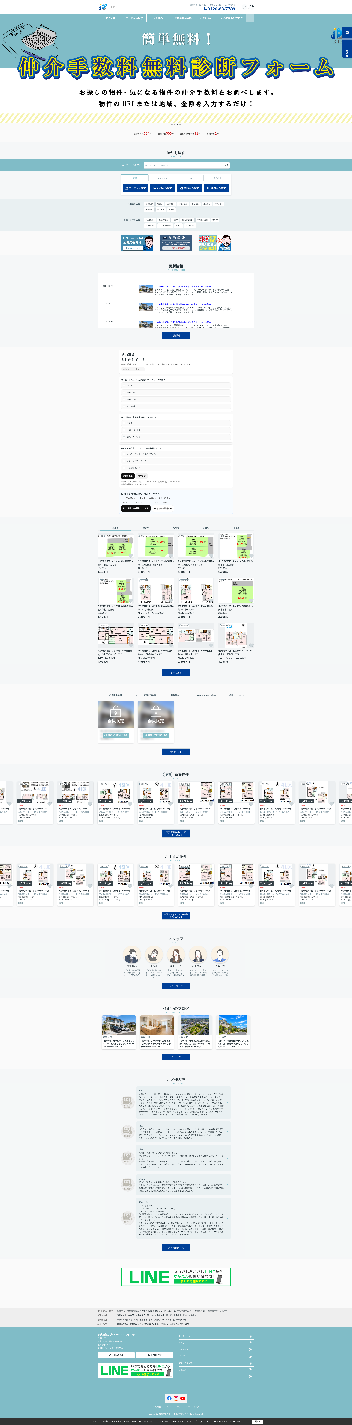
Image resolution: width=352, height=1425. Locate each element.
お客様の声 (183, 1349)
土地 (190, 178)
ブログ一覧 (176, 1057)
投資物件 (217, 178)
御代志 (165, 1324)
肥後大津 (149, 1324)
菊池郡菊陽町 (187, 220)
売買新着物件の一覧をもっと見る (176, 833)
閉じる (258, 1421)
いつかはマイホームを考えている (141, 454)
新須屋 (140, 1324)
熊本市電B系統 (179, 1319)
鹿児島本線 (159, 1319)
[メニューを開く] (250, 17)
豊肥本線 (121, 1319)
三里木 (180, 1324)
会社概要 (182, 1370)
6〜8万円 (131, 392)
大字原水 (178, 1315)
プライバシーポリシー (175, 1407)
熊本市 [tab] (115, 527)
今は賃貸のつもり (134, 468)
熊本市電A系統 (146, 1319)
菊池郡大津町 (202, 220)
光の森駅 (170, 204)
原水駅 (171, 210)
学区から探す (191, 188)
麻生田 (131, 1315)
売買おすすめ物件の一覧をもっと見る (176, 915)
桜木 (185, 1315)
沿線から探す (164, 188)
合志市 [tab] (146, 527)
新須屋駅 (195, 204)
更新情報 (176, 335)
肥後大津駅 (182, 204)
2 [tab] (174, 124)
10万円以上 (132, 406)
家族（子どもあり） (135, 437)
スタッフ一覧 (176, 986)
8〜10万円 (131, 399)
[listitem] (116, 802)
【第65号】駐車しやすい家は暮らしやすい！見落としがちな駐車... (184, 286)
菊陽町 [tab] (176, 527)
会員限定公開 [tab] (115, 695)
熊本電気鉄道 (132, 1319)
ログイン (244, 8)
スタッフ (182, 1343)
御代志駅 (149, 210)
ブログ (182, 1356)
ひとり (130, 423)
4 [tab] (180, 124)
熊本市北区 (150, 220)
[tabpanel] (176, 72)
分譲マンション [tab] (236, 695)
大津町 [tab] (206, 527)
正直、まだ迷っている (136, 461)
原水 (187, 1324)
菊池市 (215, 220)
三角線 (169, 1319)
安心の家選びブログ (232, 18)
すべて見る (176, 672)
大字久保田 (141, 1315)
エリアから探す (134, 18)
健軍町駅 (207, 204)
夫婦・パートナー (134, 430)
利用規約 (158, 1407)
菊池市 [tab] (236, 527)
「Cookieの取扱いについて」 (222, 1422)
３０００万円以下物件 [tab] (145, 695)
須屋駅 (160, 204)
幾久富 (169, 1315)
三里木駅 (160, 210)
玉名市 (178, 226)
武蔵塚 (120, 1324)
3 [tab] (177, 124)
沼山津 (150, 1315)
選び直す (142, 476)
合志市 (175, 220)
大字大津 (192, 1315)
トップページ (184, 1336)
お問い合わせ (207, 18)
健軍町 (157, 1324)
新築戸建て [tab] (176, 695)
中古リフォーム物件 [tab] (206, 695)
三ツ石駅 (218, 204)
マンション (162, 178)
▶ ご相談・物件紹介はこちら (136, 508)
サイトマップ (193, 1407)
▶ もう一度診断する (163, 508)
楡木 (125, 1315)
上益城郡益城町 (165, 226)
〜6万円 (130, 385)
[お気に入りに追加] (131, 556)
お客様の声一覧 (176, 1248)
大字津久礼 (160, 1315)
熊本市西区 (190, 226)
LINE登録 (110, 18)
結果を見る (128, 476)
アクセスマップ (185, 1363)
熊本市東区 (163, 220)
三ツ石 (173, 1324)
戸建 (135, 178)
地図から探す (218, 188)
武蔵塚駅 (149, 204)
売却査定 (159, 18)
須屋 (119, 1315)
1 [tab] (172, 124)
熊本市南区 (150, 226)
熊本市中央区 (214, 1311)
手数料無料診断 (183, 18)
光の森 (133, 1324)
